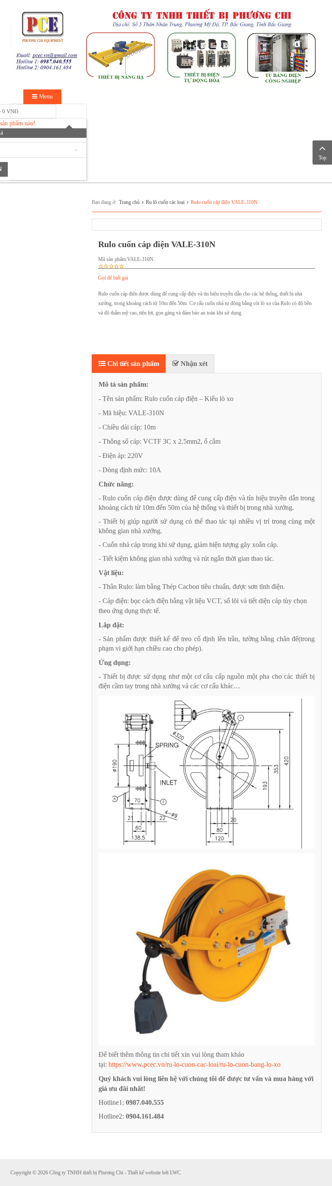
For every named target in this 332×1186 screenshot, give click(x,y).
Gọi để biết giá (113, 278)
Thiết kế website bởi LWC (154, 1173)
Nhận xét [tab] (193, 363)
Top (322, 158)
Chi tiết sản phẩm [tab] (132, 363)
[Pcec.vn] (166, 44)
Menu (45, 96)
